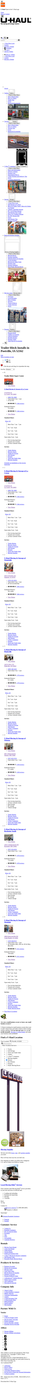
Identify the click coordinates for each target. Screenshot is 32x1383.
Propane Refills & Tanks (11, 1276)
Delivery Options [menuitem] (13, 171)
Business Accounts (9, 1266)
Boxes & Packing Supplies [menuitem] (11, 235)
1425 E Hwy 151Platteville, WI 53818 (10, 665)
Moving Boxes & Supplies (11, 1273)
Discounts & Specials (10, 1283)
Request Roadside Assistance (11, 1216)
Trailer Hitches (12, 450)
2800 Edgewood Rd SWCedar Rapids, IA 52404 (11, 937)
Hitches (9, 1060)
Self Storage (11, 455)
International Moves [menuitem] (13, 175)
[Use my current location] (11, 1041)
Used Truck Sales (9, 1271)
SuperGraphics (8, 1303)
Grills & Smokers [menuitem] (13, 336)
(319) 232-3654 (12, 580)
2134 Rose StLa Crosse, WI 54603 (10, 393)
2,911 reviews (20, 949)
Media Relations (8, 1301)
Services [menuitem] (10, 301)
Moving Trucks (12, 452)
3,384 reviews (20, 403)
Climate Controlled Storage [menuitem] (15, 209)
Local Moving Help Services (11, 1185)
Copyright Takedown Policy (12, 1370)
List (9, 360)
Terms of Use (8, 1369)
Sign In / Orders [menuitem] (8, 51)
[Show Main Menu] (2, 16)
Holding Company (11, 1292)
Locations (9, 1374)
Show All (7, 421)
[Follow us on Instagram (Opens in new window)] (5, 1339)
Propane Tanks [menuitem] (12, 339)
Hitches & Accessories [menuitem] (14, 103)
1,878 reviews (20, 855)
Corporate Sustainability (11, 1295)
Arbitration (7, 1366)
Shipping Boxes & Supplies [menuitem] (15, 258)
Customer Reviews (9, 1239)
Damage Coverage (9, 1274)
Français (6, 1219)
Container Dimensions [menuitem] (14, 179)
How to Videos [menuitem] (12, 98)
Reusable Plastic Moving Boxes (13, 1259)
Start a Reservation (13, 125)
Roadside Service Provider (11, 1324)
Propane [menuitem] (6, 329)
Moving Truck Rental (10, 1247)
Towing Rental (8, 1252)
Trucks (9, 1049)
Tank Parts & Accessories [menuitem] (15, 341)
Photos (11, 385)
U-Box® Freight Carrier (11, 1317)
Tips (5, 1235)
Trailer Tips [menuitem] (11, 100)
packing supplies (25, 1153)
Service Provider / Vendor (11, 1323)
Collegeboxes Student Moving (13, 1278)
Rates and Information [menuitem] (14, 170)
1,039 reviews (20, 764)
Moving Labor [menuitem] (8, 293)
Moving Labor (17, 293)
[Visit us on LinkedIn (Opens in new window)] (5, 1345)
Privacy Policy (8, 1367)
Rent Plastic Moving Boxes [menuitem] (15, 266)
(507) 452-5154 (12, 758)
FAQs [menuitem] (9, 101)
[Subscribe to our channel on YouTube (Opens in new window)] (5, 1349)
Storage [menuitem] (6, 199)
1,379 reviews (20, 675)
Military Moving (9, 1293)
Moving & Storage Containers (15, 1255)
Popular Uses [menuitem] (11, 173)
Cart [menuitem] (7, 50)
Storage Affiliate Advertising (12, 1333)
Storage (12, 199)
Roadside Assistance (10, 1230)
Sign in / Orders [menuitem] (10, 54)
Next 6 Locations (12, 1011)
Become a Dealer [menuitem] (9, 46)
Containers (22, 166)
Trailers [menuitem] (6, 93)
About (8, 1290)
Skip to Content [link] (5, 14)
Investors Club (10, 1298)
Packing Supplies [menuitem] (13, 257)
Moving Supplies (12, 460)
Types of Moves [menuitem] (12, 303)
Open (2, 12)
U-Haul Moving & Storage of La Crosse (16, 389)
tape (16, 1153)
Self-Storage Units (9, 1257)
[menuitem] (19, 125)
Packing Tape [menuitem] (11, 263)
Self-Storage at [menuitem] (14, 204)
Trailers (12, 93)
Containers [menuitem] (10, 166)
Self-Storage (11, 1051)
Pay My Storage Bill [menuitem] (13, 216)
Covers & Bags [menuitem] (12, 260)
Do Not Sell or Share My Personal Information (17, 1372)
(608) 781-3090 (12, 397)
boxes (12, 1153)
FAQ (5, 1236)
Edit (2, 355)
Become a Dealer (18, 1032)
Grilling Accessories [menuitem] (13, 334)
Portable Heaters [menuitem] (12, 338)
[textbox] (20, 1041)
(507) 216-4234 (12, 849)
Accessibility (7, 1238)
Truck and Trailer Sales (14, 458)
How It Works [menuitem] (12, 300)
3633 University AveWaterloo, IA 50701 (10, 576)
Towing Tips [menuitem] (11, 128)
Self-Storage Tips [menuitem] (13, 219)
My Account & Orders (10, 1231)
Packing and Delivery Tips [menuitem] (17, 176)
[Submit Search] (19, 40)
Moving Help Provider (11, 1319)
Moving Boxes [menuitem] (12, 255)
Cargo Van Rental (9, 1249)
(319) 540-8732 (12, 941)
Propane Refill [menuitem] (12, 333)
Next (5, 1011)
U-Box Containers (13, 640)
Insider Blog (10, 1300)
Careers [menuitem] (6, 45)
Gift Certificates (8, 1281)
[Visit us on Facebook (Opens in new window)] (5, 1337)
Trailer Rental (8, 1250)
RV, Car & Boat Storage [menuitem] (14, 211)
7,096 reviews (20, 586)
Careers (6, 1297)
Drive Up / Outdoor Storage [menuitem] (15, 214)
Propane (12, 329)
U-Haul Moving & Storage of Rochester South (15, 830)
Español (6, 1221)
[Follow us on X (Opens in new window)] (5, 1347)
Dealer (6, 1316)
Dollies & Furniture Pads (11, 1253)
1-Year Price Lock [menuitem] (9, 43)
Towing (6, 121)
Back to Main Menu (14, 95)
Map (9, 362)
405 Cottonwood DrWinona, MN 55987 (10, 754)
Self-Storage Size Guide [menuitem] (14, 212)
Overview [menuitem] (10, 296)
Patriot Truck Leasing (10, 1279)
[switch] (16, 361)
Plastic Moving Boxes (14, 1008)
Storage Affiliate (8, 1331)
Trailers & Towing (13, 453)
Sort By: (3, 369)
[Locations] (7, 38)
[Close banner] (2, 2)
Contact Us (7, 1228)
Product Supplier (9, 1321)
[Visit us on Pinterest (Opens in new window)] (5, 1342)
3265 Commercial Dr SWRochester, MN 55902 (11, 845)
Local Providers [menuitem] (12, 298)
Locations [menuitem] (8, 48)
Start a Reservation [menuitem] (13, 97)
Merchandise (7, 1305)
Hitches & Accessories (10, 1268)
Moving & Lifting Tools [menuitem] (14, 262)
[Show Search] (4, 38)
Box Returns (11, 1062)
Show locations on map (7, 357)
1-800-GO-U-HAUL (10, 1208)
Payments (7, 1233)
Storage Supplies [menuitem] (12, 220)
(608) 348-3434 (12, 669)
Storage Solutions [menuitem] (13, 265)
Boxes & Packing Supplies (12, 252)
